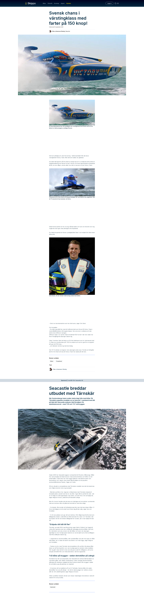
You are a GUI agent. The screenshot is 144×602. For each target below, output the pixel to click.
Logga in (109, 3)
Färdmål (50, 3)
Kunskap (56, 3)
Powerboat (59, 361)
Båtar (44, 3)
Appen (63, 3)
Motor (51, 361)
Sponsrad (52, 587)
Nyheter (68, 3)
